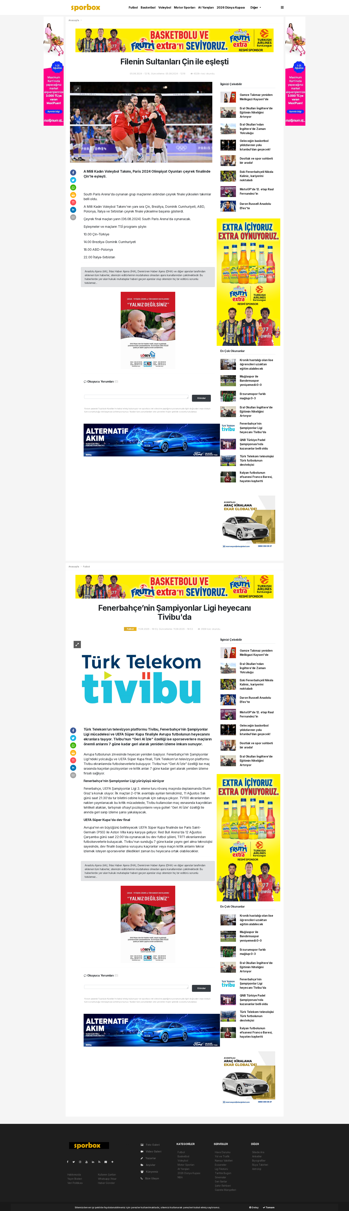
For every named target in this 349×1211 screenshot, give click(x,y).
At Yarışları (206, 7)
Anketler (257, 1156)
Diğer (254, 7)
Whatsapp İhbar (107, 1178)
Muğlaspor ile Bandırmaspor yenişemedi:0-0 (251, 381)
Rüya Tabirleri (260, 1164)
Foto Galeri (152, 1144)
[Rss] (100, 1161)
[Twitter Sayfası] (75, 1161)
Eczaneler (220, 1164)
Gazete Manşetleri (225, 1189)
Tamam (269, 1207)
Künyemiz (151, 1171)
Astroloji (256, 1168)
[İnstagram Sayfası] (81, 1161)
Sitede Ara (258, 1152)
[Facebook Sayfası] (69, 1161)
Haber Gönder (106, 1182)
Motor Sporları (184, 7)
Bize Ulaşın (152, 1178)
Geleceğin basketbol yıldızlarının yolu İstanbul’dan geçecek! (255, 145)
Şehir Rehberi (223, 1185)
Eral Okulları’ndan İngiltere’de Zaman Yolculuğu (253, 129)
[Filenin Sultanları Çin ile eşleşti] (141, 122)
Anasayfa (74, 20)
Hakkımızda (74, 1174)
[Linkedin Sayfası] (94, 1161)
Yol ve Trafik (222, 1156)
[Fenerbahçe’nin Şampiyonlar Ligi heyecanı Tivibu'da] (141, 678)
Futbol (133, 7)
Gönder (201, 398)
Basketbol (148, 7)
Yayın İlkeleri (74, 1178)
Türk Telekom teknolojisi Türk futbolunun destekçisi (257, 461)
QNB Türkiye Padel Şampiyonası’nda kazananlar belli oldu (254, 444)
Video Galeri (153, 1151)
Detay (255, 1207)
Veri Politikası (75, 1182)
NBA (180, 1177)
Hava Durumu (222, 1152)
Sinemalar (220, 1177)
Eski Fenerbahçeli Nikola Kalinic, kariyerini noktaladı (256, 176)
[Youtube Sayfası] (88, 1161)
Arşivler (150, 1164)
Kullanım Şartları (107, 1174)
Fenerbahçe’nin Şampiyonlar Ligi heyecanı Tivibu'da (253, 428)
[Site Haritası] (107, 1161)
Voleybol (164, 7)
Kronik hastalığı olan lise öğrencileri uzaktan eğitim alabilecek (256, 364)
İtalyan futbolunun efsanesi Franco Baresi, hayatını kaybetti (256, 477)
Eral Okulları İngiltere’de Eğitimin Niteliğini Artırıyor (256, 113)
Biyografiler (259, 1160)
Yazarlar (150, 1158)
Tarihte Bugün (223, 1173)
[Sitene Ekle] (113, 1161)
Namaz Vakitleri (224, 1160)
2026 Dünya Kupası (231, 7)
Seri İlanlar (221, 1181)
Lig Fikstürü (221, 1168)
